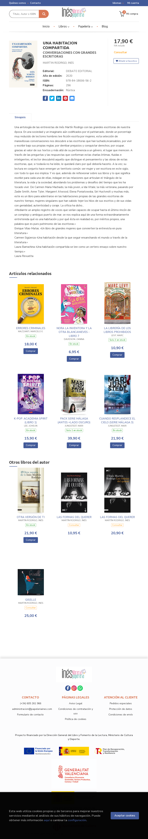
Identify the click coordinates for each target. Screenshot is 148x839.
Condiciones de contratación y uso (75, 711)
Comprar (31, 351)
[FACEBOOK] (68, 688)
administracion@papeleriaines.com (32, 709)
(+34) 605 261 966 (30, 703)
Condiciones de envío (120, 714)
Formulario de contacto (30, 714)
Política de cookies (75, 719)
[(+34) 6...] (80, 688)
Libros (63, 26)
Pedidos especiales (121, 703)
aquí (47, 820)
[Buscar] (44, 14)
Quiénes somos (17, 3)
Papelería (84, 26)
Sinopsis (20, 117)
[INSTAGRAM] (74, 688)
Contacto (35, 3)
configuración (77, 820)
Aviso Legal (75, 703)
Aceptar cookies (124, 815)
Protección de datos (120, 709)
